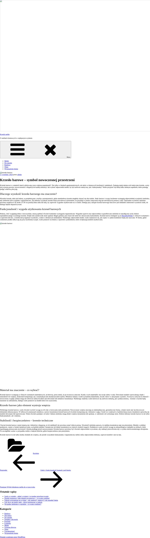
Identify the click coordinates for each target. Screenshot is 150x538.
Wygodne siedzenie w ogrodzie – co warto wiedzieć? (22, 504)
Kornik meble (5, 134)
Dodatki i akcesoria (11, 519)
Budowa (7, 165)
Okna (6, 167)
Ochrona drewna (10, 527)
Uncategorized (9, 531)
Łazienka (7, 523)
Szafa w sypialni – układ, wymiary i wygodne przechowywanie (26, 496)
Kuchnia (36, 453)
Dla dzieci (7, 515)
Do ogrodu (8, 163)
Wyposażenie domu (11, 169)
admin (19, 175)
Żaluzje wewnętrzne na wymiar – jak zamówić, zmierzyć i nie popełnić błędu (31, 500)
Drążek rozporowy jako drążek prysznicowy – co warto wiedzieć (27, 498)
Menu (68, 157)
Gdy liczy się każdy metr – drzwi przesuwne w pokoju (23, 502)
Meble (6, 161)
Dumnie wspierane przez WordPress (12, 537)
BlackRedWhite (127, 216)
